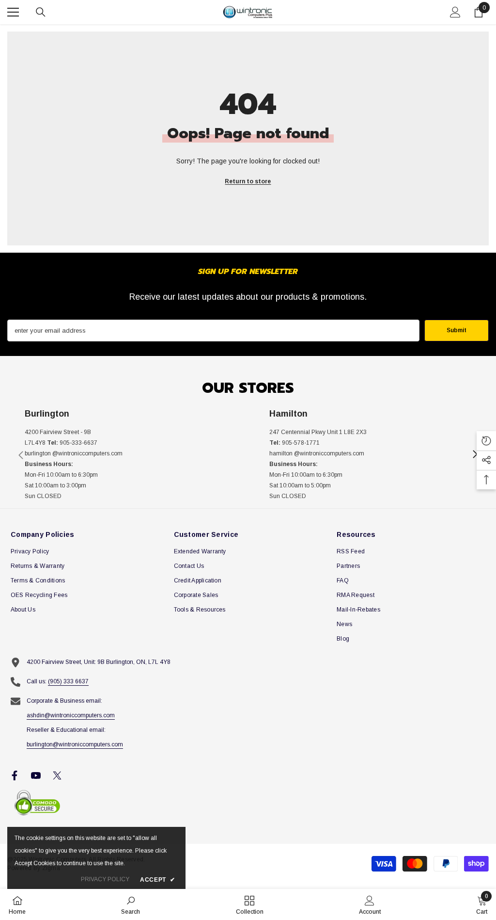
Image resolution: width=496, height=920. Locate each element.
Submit (456, 330)
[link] (125, 454)
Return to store (248, 181)
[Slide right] (474, 455)
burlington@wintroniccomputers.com (75, 744)
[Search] (40, 12)
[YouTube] (36, 775)
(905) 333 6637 (68, 681)
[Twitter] (57, 775)
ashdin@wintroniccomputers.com (71, 715)
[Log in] (455, 12)
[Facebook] (14, 775)
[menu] (13, 12)
